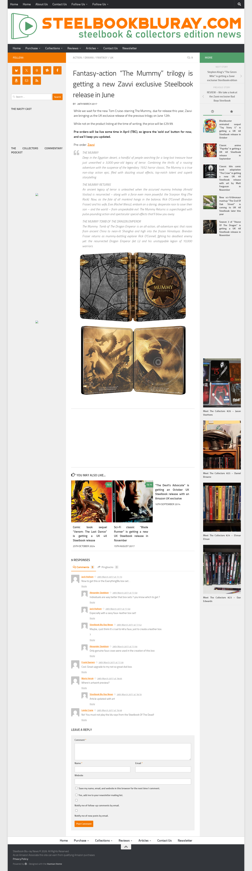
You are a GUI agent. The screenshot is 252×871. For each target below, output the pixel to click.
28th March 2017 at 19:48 (109, 710)
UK (111, 57)
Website (79, 775)
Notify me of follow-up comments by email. (97, 805)
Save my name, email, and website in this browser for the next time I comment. (119, 788)
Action (77, 57)
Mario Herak (87, 678)
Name (78, 763)
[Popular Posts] (231, 112)
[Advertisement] (133, 438)
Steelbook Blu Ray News (101, 624)
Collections (52, 48)
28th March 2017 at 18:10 (129, 694)
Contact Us (59, 4)
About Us (41, 4)
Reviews (72, 48)
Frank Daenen (88, 662)
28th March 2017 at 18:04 (109, 678)
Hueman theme (54, 864)
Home (14, 4)
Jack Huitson (87, 576)
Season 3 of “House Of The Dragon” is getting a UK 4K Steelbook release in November (230, 228)
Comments (85, 567)
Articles (91, 48)
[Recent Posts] (212, 112)
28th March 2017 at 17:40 (124, 593)
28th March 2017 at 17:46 (124, 646)
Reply (84, 586)
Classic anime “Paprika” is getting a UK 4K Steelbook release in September (230, 152)
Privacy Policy (20, 859)
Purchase (31, 48)
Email (139, 763)
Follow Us (78, 4)
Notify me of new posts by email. (91, 815)
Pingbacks (109, 567)
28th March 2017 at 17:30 (111, 662)
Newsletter (129, 48)
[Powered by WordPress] (26, 864)
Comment (80, 740)
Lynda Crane (87, 710)
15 (151, 485)
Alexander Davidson (99, 592)
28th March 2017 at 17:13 (109, 577)
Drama (89, 57)
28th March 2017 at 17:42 (129, 625)
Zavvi (91, 145)
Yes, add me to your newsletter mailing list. (100, 795)
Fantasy (101, 57)
